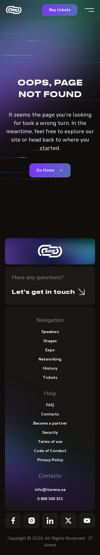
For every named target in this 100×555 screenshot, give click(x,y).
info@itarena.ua (50, 489)
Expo (50, 350)
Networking (50, 359)
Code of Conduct (50, 450)
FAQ (50, 405)
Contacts (50, 414)
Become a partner (50, 423)
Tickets (50, 377)
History (50, 368)
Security (50, 432)
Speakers (50, 331)
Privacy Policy (50, 460)
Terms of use (50, 441)
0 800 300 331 (50, 498)
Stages (50, 341)
